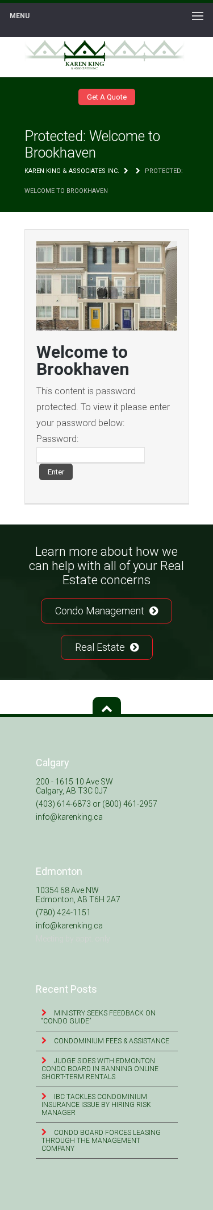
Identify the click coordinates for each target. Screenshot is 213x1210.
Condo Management (101, 611)
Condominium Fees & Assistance (110, 1041)
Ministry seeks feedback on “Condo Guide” (98, 1017)
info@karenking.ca (69, 816)
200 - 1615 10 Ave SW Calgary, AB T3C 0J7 (74, 786)
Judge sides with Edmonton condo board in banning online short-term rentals (99, 1069)
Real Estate (101, 647)
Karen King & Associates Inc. (71, 171)
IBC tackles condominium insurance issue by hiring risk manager (96, 1105)
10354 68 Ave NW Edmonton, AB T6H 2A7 (78, 895)
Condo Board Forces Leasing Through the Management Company (101, 1141)
